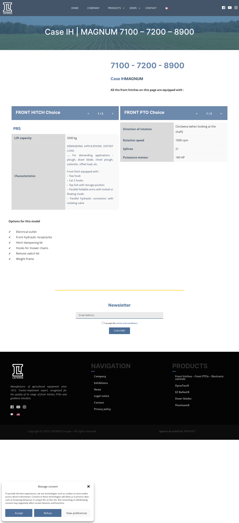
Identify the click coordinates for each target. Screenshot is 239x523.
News (133, 8)
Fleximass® (182, 405)
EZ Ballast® (182, 392)
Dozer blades (183, 398)
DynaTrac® (182, 385)
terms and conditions (127, 323)
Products (114, 8)
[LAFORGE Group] (7, 8)
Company (93, 8)
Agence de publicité (171, 431)
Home (75, 8)
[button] (88, 486)
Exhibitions (101, 383)
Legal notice (101, 396)
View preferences (76, 513)
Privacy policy (102, 409)
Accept (19, 513)
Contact (151, 8)
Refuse (48, 513)
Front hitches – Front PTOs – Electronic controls (199, 377)
